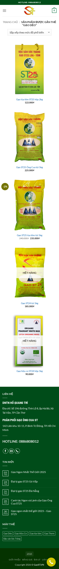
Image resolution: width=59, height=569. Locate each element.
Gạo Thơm (49, 533)
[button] (4, 11)
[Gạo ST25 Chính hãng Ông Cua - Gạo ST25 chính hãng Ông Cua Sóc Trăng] (29, 10)
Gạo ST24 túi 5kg (29, 303)
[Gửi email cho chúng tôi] (11, 451)
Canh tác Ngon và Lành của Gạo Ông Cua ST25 (31, 502)
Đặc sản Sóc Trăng (11, 538)
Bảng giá (27, 559)
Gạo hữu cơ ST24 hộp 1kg (30, 371)
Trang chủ (10, 21)
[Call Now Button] (51, 562)
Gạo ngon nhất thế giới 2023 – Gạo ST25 (31, 512)
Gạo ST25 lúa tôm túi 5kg (29, 235)
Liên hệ (46, 559)
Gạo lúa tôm (35, 533)
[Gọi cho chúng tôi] (17, 451)
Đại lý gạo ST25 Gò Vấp (24, 481)
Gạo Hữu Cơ (21, 533)
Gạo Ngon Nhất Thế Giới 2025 (28, 471)
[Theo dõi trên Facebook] (5, 451)
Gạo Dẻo (7, 533)
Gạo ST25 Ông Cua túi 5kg (29, 167)
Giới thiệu (15, 559)
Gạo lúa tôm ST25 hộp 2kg (29, 99)
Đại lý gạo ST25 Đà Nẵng (25, 490)
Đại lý (37, 559)
